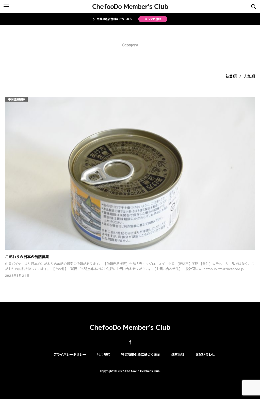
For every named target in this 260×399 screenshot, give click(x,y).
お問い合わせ (205, 354)
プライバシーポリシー (70, 354)
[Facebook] (130, 342)
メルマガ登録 (152, 19)
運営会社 (177, 354)
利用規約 (103, 354)
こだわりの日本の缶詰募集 (27, 256)
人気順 (249, 76)
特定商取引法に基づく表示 (140, 354)
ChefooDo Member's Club (130, 6)
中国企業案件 (16, 99)
